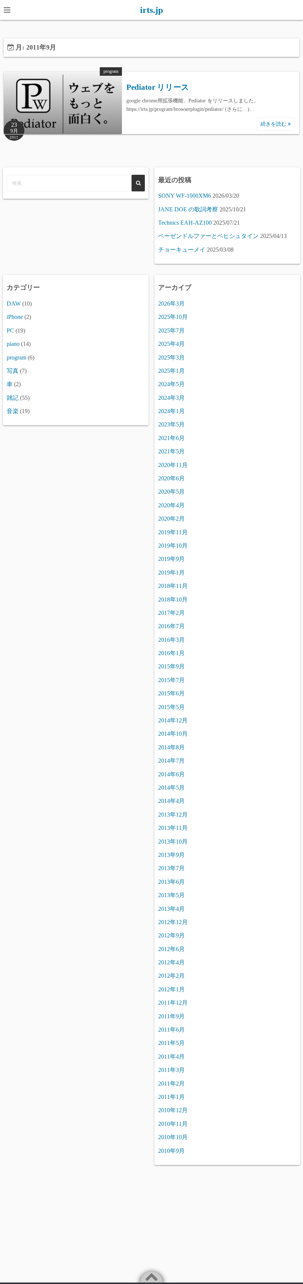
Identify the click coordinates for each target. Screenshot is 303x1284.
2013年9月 (171, 855)
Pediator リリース (157, 87)
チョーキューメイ (181, 249)
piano (13, 344)
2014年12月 (173, 720)
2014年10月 (173, 733)
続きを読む (274, 124)
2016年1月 (171, 653)
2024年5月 (171, 384)
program (110, 71)
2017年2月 (171, 613)
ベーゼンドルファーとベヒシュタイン (208, 236)
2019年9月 (171, 559)
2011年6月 (171, 1029)
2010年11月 (173, 1124)
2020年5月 (171, 491)
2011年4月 (171, 1056)
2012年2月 (171, 976)
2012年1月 (171, 989)
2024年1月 (171, 411)
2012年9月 (171, 935)
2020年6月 (171, 478)
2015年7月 (171, 680)
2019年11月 (173, 532)
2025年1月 (171, 371)
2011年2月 (171, 1083)
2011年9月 (171, 1016)
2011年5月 (171, 1043)
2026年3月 (171, 303)
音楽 (12, 411)
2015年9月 (171, 666)
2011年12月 (173, 1002)
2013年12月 (173, 814)
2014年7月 (171, 760)
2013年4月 (171, 909)
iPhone (15, 317)
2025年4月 (171, 344)
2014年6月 (171, 774)
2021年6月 (171, 438)
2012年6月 (171, 949)
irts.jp (151, 10)
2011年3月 (171, 1070)
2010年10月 (173, 1137)
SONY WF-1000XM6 (184, 196)
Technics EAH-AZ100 (185, 222)
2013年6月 (171, 882)
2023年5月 (171, 424)
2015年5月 (171, 707)
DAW (14, 303)
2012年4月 (171, 962)
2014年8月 (171, 747)
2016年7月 (171, 626)
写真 (12, 371)
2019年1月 (171, 572)
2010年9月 (171, 1151)
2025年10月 (173, 317)
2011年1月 (171, 1097)
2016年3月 (171, 640)
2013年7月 (171, 868)
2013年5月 (171, 895)
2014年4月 (171, 801)
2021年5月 (171, 451)
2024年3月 (171, 398)
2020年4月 (171, 505)
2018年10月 (173, 599)
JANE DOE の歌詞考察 (188, 209)
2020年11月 (173, 465)
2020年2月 (171, 518)
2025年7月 (171, 330)
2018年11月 (173, 586)
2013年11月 (173, 828)
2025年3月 (171, 357)
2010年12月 (173, 1110)
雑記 (12, 398)
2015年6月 (171, 693)
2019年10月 (173, 545)
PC (10, 330)
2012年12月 (173, 922)
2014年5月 (171, 787)
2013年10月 (173, 841)
